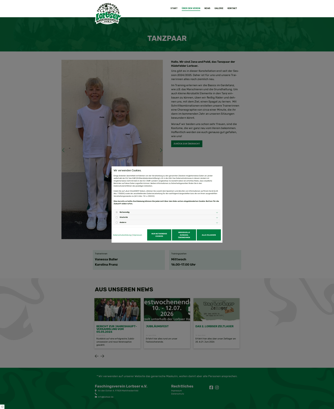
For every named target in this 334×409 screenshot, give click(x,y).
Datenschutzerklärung (122, 235)
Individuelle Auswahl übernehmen (184, 234)
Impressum (137, 235)
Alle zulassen (209, 235)
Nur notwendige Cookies (159, 235)
